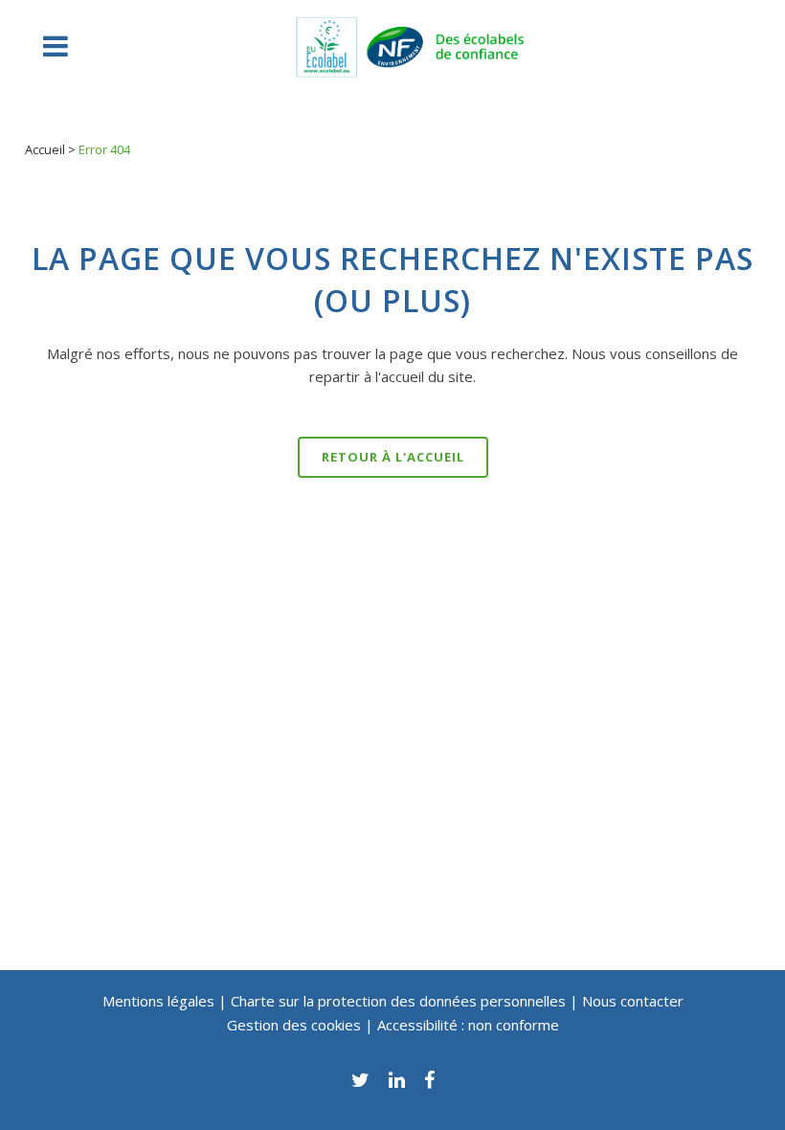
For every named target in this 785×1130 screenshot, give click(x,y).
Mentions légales (158, 1000)
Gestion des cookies (296, 1024)
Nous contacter (633, 1000)
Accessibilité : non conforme (468, 1024)
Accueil (45, 149)
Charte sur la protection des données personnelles (398, 1000)
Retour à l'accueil (393, 456)
